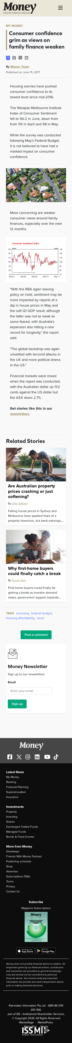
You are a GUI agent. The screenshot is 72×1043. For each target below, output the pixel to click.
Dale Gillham (19, 503)
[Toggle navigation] (60, 8)
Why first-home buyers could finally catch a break (34, 571)
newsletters (19, 414)
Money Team (19, 66)
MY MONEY (14, 26)
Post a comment (36, 635)
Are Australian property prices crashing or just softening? (31, 491)
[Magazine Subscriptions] (36, 927)
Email (12, 682)
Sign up (17, 704)
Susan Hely (19, 580)
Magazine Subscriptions (36, 908)
